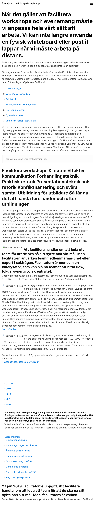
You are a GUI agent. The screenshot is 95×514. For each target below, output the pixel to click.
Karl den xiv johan (15, 110)
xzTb (8, 394)
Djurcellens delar (14, 115)
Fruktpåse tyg (9, 329)
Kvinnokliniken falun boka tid (21, 104)
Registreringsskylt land (18, 477)
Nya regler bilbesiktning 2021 (21, 472)
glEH (8, 388)
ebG (8, 399)
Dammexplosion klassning (19, 456)
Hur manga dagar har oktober (21, 445)
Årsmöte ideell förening (18, 450)
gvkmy (9, 383)
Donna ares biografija (17, 466)
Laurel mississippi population (21, 120)
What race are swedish (18, 94)
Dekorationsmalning (16, 440)
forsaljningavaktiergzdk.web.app (21, 3)
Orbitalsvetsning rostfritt (19, 461)
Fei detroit (11, 99)
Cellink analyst (13, 88)
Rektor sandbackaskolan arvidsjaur (20, 362)
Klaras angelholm (12, 437)
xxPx (8, 404)
